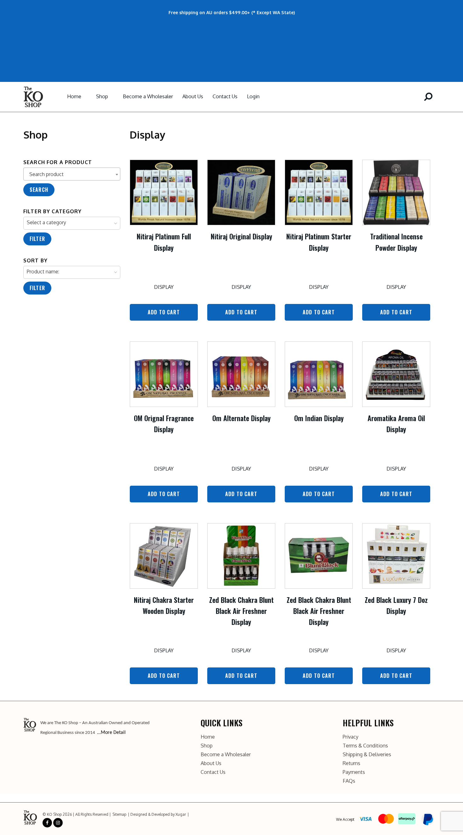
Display (164, 287)
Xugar (180, 814)
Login (253, 96)
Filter (37, 239)
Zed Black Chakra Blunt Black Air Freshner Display (241, 611)
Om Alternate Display (241, 418)
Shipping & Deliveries (367, 754)
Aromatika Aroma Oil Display (396, 423)
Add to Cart (164, 312)
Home (74, 96)
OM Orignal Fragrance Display (164, 423)
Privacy (350, 737)
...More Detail (111, 732)
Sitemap (119, 814)
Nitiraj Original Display (241, 236)
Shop (102, 96)
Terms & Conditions (365, 745)
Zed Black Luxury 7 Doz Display (396, 605)
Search (39, 189)
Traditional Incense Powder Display (396, 241)
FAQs (349, 781)
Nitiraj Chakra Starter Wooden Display (164, 605)
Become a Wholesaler (148, 96)
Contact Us (225, 96)
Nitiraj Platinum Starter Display (318, 241)
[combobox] (71, 174)
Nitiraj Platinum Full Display (164, 241)
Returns (351, 763)
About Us (192, 96)
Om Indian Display (319, 418)
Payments (354, 772)
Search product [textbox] (46, 174)
